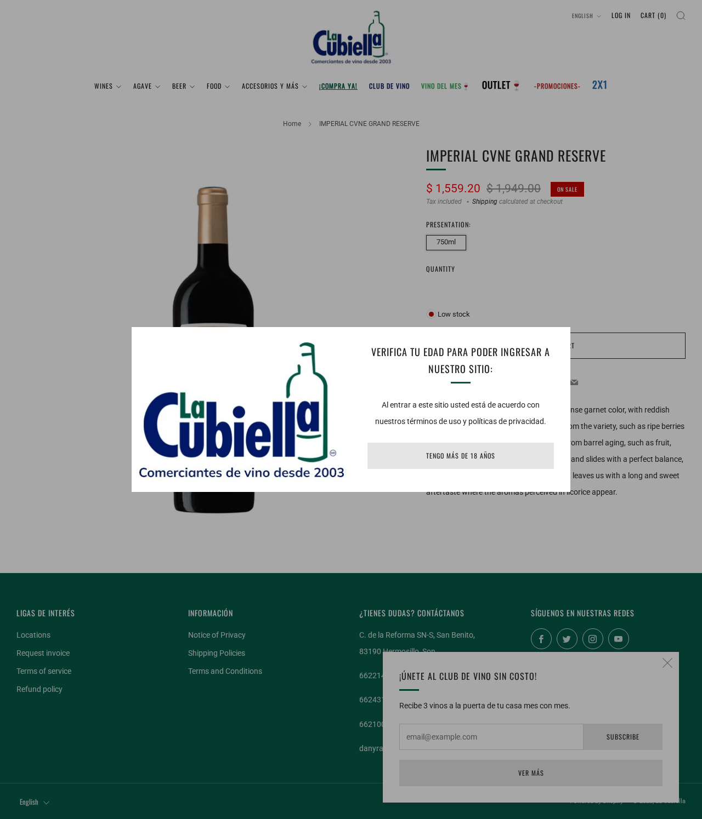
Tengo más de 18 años (460, 455)
